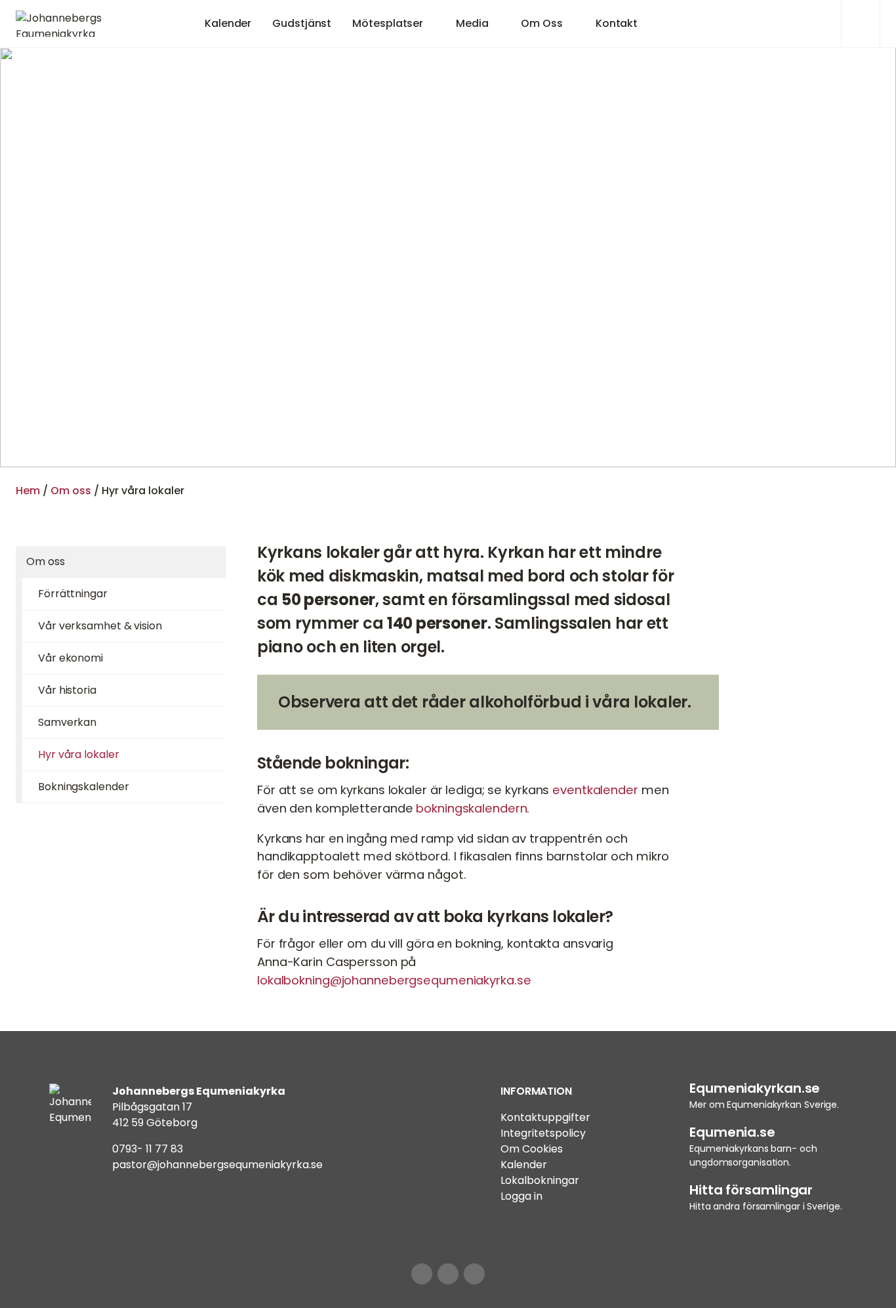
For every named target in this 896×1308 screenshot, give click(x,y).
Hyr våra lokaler (78, 754)
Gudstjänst (301, 23)
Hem (28, 490)
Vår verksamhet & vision (100, 625)
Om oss (71, 490)
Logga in (521, 1196)
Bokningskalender (83, 786)
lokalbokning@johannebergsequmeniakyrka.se (394, 980)
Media (472, 23)
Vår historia (67, 690)
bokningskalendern (471, 808)
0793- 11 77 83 (147, 1148)
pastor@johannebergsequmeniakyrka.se (217, 1164)
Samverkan (67, 722)
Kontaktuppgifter (545, 1117)
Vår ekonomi (70, 657)
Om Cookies (531, 1148)
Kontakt (617, 23)
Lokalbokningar (539, 1180)
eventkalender (595, 790)
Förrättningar (73, 593)
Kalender (228, 23)
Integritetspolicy (543, 1133)
